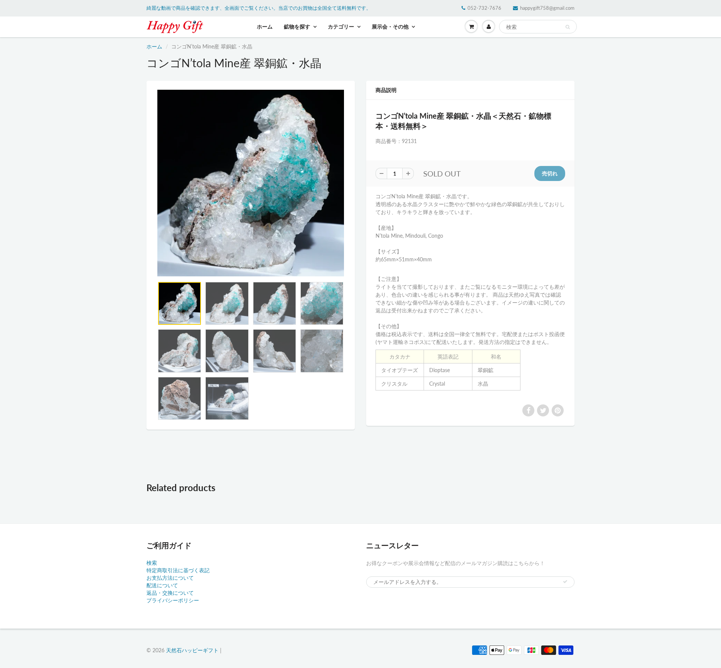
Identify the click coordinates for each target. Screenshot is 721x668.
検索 (151, 562)
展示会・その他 (390, 26)
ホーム (265, 26)
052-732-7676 (484, 8)
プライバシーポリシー (172, 600)
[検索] (567, 27)
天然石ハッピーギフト (192, 650)
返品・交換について (170, 593)
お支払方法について (170, 578)
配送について (162, 585)
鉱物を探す (297, 26)
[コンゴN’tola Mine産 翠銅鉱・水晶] (250, 183)
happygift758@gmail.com (547, 8)
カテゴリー (341, 26)
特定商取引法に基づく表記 (178, 570)
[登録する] (565, 582)
